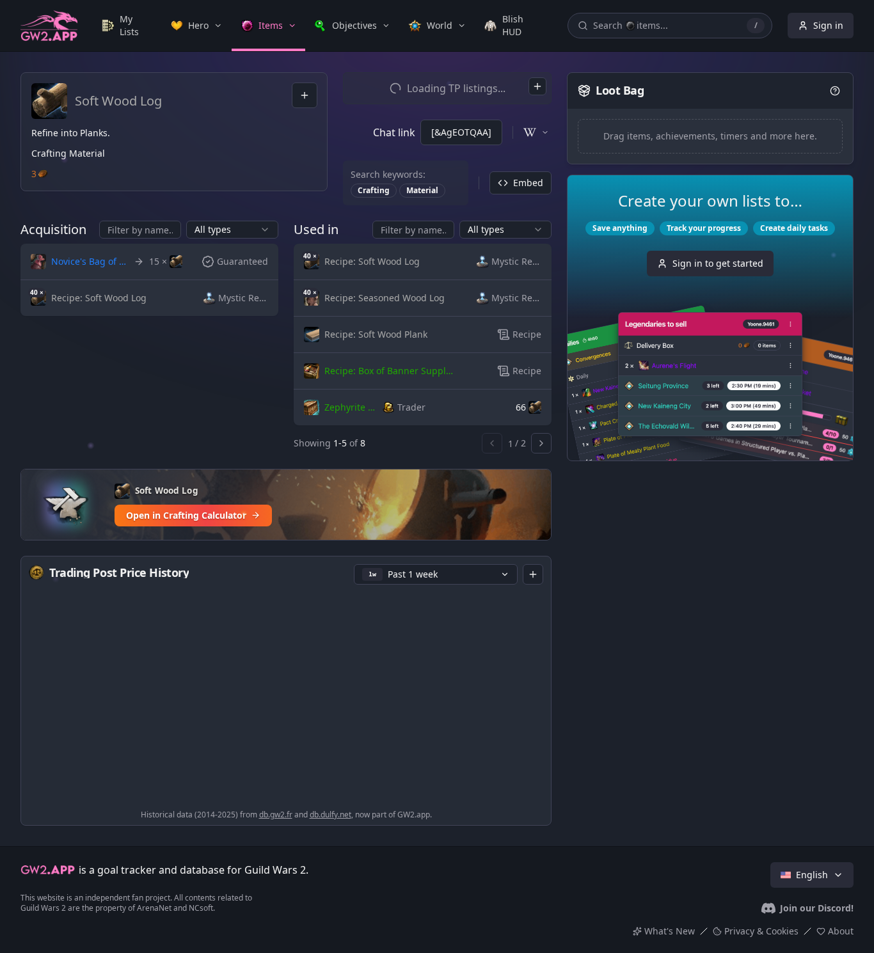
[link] (127, 25)
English (812, 875)
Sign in (828, 25)
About (841, 931)
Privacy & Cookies (761, 931)
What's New (669, 931)
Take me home (437, 507)
